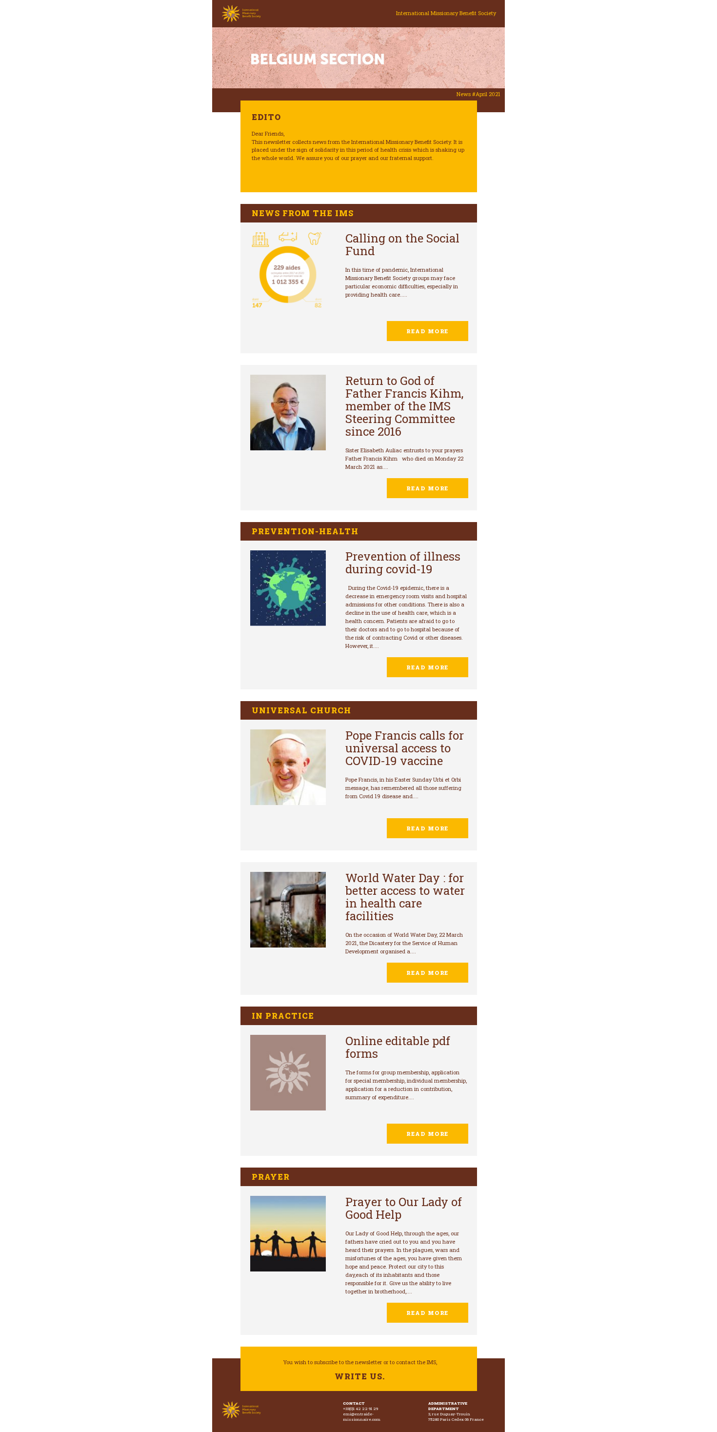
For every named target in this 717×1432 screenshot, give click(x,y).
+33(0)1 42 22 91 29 (360, 1408)
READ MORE (427, 331)
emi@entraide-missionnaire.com (361, 1417)
